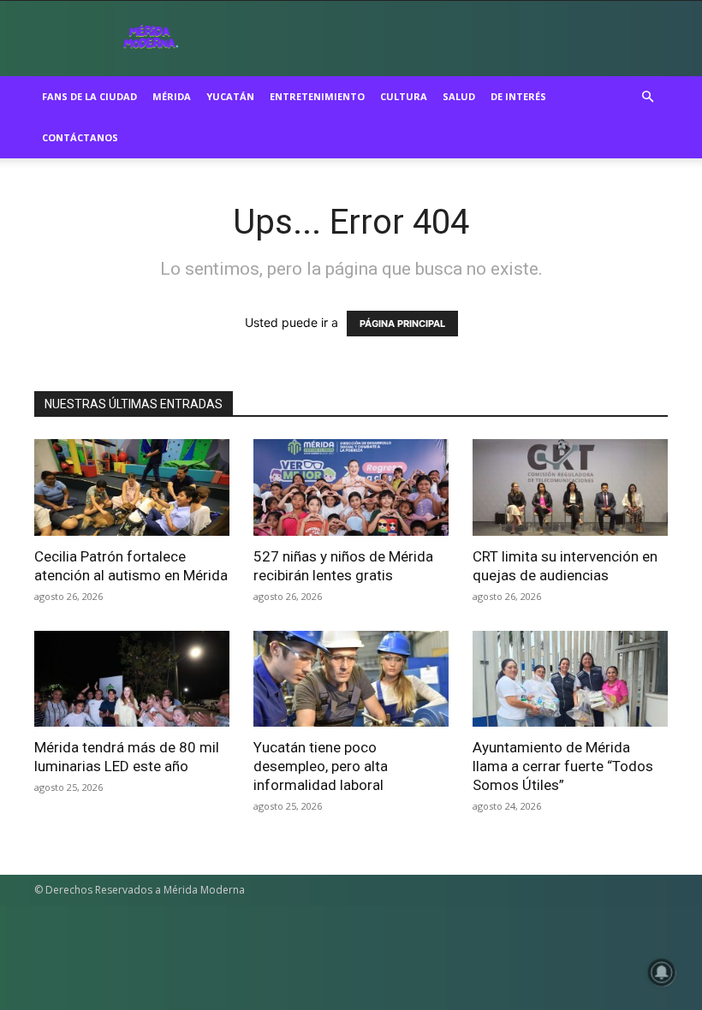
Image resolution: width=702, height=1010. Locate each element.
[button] (647, 97)
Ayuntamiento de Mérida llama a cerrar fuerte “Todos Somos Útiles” (563, 766)
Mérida (171, 96)
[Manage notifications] (661, 972)
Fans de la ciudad (89, 96)
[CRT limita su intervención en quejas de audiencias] (570, 487)
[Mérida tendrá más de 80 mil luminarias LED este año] (131, 679)
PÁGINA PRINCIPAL (402, 324)
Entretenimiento (317, 96)
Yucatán (230, 96)
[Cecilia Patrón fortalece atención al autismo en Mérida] (131, 487)
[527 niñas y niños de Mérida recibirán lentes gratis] (351, 487)
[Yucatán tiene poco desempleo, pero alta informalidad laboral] (351, 679)
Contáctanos (80, 137)
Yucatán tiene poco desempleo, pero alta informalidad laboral (320, 766)
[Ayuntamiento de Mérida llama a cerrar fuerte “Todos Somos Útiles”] (570, 679)
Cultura (403, 96)
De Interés (518, 96)
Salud (459, 96)
